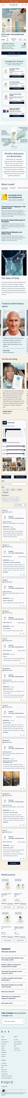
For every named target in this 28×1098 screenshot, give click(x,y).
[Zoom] (25, 28)
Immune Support (15, 500)
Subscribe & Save (18, 1041)
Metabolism (3, 1052)
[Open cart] (26, 5)
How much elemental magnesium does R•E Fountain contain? (12, 959)
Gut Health (3, 1043)
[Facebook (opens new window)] (8, 1032)
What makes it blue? (7, 1003)
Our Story (16, 1039)
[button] (5, 36)
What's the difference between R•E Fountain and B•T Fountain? (11, 965)
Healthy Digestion (6, 500)
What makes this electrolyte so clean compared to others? (11, 972)
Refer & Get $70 (17, 1043)
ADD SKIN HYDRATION (16, 76)
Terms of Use (4, 1071)
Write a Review (21, 477)
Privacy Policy (4, 1073)
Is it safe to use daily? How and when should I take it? (11, 979)
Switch (24, 44)
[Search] (5, 5)
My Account (4, 1069)
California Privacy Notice (6, 1076)
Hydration (3, 1050)
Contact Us (3, 1063)
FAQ (2, 1067)
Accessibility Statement (6, 1078)
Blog (15, 1046)
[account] (22, 5)
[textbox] (14, 484)
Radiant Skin (5, 497)
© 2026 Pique (4, 1086)
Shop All (3, 1056)
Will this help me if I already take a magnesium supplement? (11, 997)
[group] (14, 1)
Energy (11, 497)
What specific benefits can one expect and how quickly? (12, 986)
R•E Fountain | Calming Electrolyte (16, 518)
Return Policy (4, 1065)
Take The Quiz (17, 1050)
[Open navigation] (2, 5)
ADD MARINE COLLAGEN (17, 102)
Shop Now (21, 1)
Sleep (2, 1048)
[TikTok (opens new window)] (5, 1032)
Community (16, 1048)
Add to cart (7, 907)
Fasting (17, 497)
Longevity (3, 1054)
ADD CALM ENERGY (17, 88)
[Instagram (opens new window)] (2, 1032)
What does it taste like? (7, 991)
